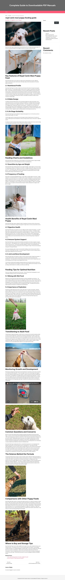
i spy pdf (47, 33)
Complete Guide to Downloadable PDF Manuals (32, 5)
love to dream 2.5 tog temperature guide (15, 558)
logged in (11, 569)
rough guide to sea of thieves (51, 37)
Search (44, 20)
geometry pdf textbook (50, 34)
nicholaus (8, 20)
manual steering (9, 563)
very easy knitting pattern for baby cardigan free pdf (18, 556)
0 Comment (19, 20)
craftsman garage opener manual (34, 563)
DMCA (6, 11)
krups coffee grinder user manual (51, 35)
